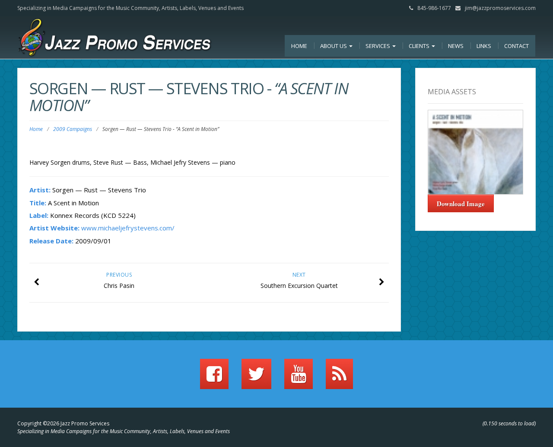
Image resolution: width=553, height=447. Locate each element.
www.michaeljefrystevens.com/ (128, 228)
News (456, 46)
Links (484, 46)
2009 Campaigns (72, 129)
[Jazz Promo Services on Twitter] (256, 378)
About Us (334, 46)
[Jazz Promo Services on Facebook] (214, 378)
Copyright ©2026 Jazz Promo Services (63, 423)
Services (378, 46)
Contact (516, 46)
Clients (420, 46)
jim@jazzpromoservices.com (500, 8)
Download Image (461, 203)
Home (299, 46)
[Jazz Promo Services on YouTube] (298, 378)
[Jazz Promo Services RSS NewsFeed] (339, 378)
